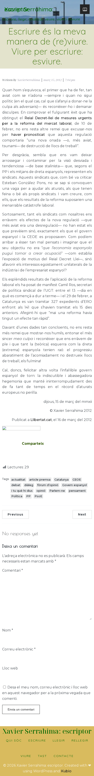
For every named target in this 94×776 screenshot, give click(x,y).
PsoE (38, 496)
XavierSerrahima (28, 80)
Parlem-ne (57, 490)
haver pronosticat (28, 135)
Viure (26, 756)
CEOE (77, 479)
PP (28, 496)
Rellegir (79, 740)
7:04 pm (70, 80)
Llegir (59, 740)
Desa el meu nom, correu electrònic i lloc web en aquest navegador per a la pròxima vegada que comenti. (46, 692)
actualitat (18, 479)
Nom (7, 630)
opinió (41, 490)
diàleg (28, 485)
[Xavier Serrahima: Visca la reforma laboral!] (21, 429)
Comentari (12, 570)
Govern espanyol (74, 485)
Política (16, 496)
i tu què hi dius (22, 490)
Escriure (37, 740)
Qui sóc (14, 740)
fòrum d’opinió (47, 485)
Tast (42, 756)
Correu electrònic (19, 649)
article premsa (39, 479)
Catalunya (61, 479)
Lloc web (10, 668)
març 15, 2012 (53, 80)
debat (15, 485)
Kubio (66, 771)
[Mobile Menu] (85, 9)
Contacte (64, 756)
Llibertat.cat (41, 420)
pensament (77, 490)
